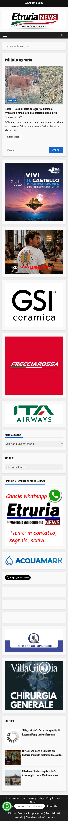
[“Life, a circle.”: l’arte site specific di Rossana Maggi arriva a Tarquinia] (13, 737)
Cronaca (12, 100)
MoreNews (32, 817)
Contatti (52, 806)
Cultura (9, 721)
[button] (5, 35)
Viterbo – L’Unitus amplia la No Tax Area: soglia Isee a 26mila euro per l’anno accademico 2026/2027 (40, 773)
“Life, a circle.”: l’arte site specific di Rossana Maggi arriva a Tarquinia (41, 732)
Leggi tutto (14, 137)
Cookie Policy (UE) (20, 806)
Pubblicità (39, 806)
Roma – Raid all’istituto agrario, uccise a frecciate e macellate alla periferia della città (34, 85)
